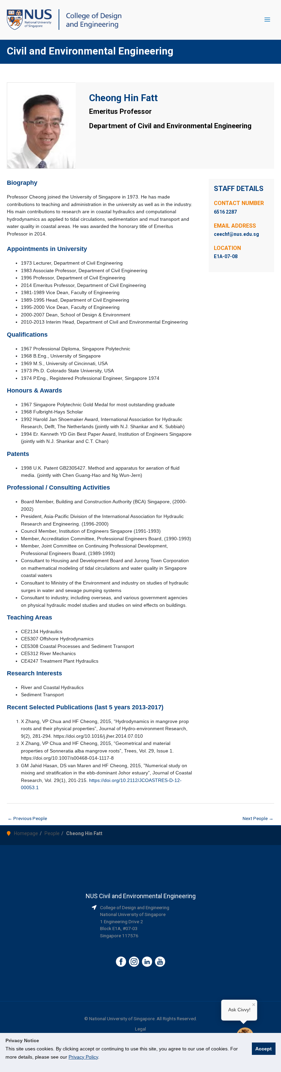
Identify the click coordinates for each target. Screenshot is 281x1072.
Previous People (27, 818)
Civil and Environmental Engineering (90, 51)
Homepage (26, 833)
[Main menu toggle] (267, 20)
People (52, 833)
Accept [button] (263, 1048)
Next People (258, 818)
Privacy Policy (83, 1057)
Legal (140, 1029)
